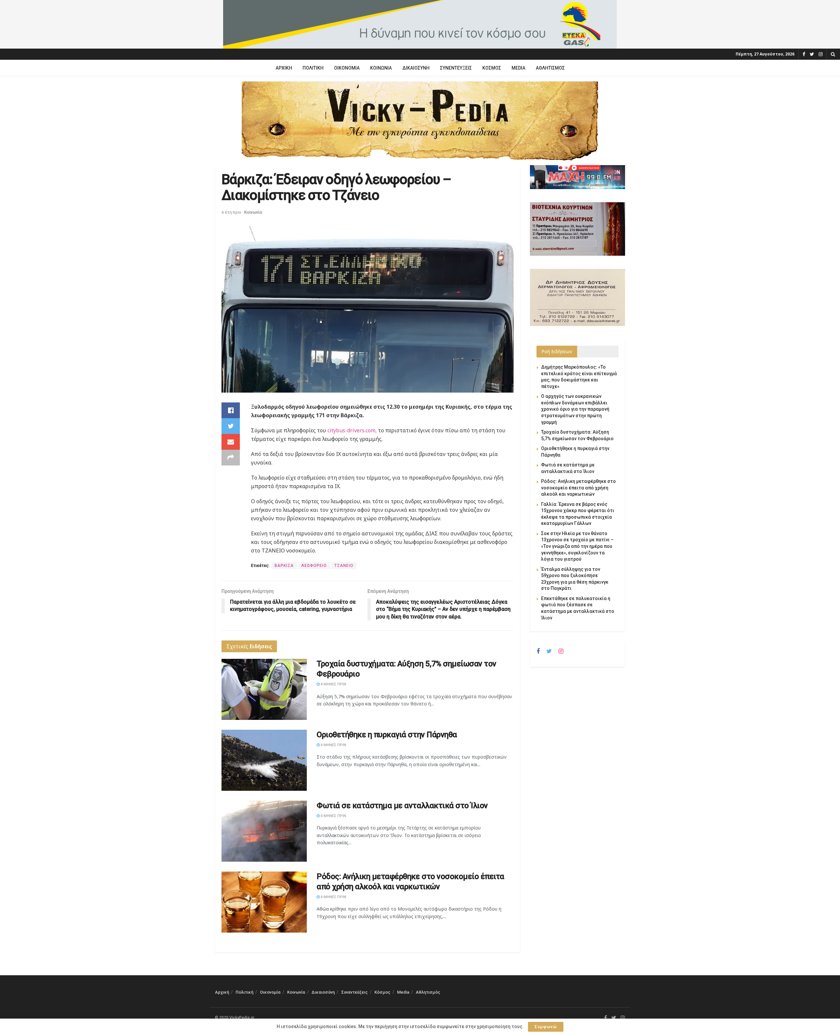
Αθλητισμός (550, 68)
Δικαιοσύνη (416, 68)
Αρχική (284, 68)
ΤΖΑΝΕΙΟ (343, 565)
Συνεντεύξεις (456, 68)
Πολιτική (313, 68)
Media (518, 68)
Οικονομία (347, 68)
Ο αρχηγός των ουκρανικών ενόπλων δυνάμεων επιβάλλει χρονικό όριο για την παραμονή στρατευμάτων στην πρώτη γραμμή (575, 409)
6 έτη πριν (231, 212)
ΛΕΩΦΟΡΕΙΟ (314, 565)
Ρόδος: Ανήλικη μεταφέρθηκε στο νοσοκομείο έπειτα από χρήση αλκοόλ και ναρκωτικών (578, 488)
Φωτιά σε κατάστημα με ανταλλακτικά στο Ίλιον (402, 805)
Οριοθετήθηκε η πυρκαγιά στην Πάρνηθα (387, 734)
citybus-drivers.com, (352, 430)
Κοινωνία (381, 68)
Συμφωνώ (546, 1026)
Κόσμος (491, 68)
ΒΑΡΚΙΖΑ (284, 565)
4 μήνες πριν (333, 684)
